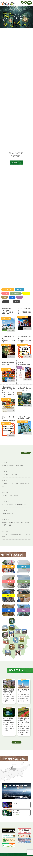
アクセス (0, 7)
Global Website (18, 7)
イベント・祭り (7, 289)
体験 (4, 297)
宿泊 (12, 297)
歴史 (19, 297)
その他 (26, 293)
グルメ (5, 293)
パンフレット (3, 7)
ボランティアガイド (11, 7)
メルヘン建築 (15, 293)
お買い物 (19, 289)
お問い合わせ (14, 7)
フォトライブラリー (7, 7)
